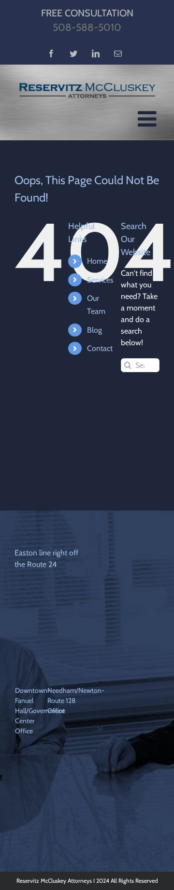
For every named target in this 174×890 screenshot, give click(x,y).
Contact (100, 348)
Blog (94, 330)
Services (100, 279)
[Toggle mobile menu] (149, 119)
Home (97, 261)
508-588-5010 (87, 27)
